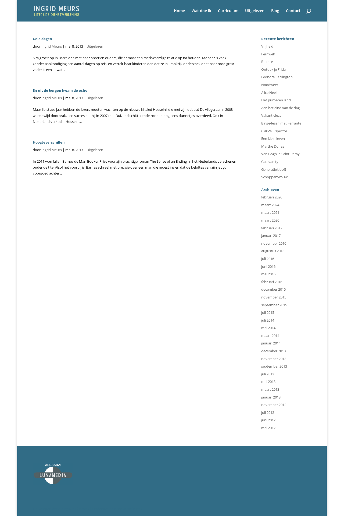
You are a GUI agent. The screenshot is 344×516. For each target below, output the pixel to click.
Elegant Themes (75, 508)
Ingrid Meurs (51, 46)
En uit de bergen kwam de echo (60, 90)
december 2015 (273, 289)
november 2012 (273, 404)
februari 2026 (271, 197)
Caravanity (269, 161)
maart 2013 (270, 389)
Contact (293, 11)
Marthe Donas (272, 146)
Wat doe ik (201, 11)
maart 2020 (270, 220)
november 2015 (273, 297)
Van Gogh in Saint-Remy (280, 153)
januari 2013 (271, 397)
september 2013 (274, 366)
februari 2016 (271, 281)
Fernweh (268, 54)
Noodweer (269, 84)
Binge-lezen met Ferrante (281, 123)
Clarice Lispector (274, 131)
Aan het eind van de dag (280, 107)
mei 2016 (268, 274)
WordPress (132, 508)
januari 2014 (271, 343)
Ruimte (267, 61)
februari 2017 (271, 228)
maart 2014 (270, 335)
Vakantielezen (272, 115)
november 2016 (273, 243)
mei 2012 (268, 427)
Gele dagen (42, 38)
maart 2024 (270, 204)
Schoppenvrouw (274, 177)
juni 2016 (268, 266)
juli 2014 (267, 320)
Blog (275, 11)
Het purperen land (276, 100)
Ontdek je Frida (273, 69)
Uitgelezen (254, 11)
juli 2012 (267, 412)
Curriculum (228, 11)
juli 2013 (267, 374)
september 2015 (274, 305)
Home (179, 11)
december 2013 (273, 350)
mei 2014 (268, 327)
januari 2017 (271, 235)
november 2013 (273, 358)
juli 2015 (267, 312)
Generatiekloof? (273, 169)
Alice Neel (269, 92)
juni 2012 (268, 420)
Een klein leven (273, 138)
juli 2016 (267, 258)
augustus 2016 (272, 250)
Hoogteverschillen (49, 142)
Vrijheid (267, 46)
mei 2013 (268, 381)
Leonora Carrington (277, 76)
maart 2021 (270, 212)
